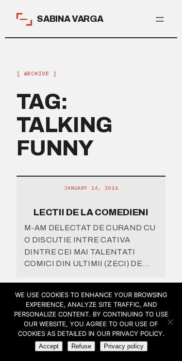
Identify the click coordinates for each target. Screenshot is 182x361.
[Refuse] (170, 322)
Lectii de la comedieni (91, 212)
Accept (49, 346)
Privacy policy (124, 346)
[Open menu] (159, 19)
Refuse (81, 346)
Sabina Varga (70, 19)
